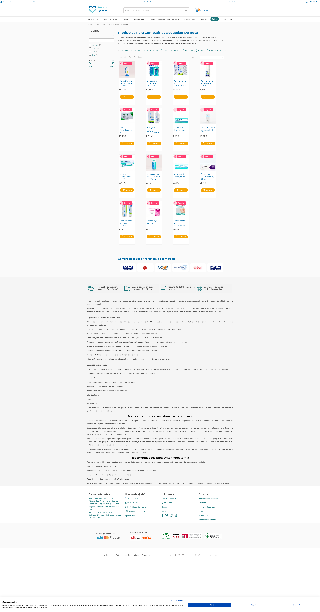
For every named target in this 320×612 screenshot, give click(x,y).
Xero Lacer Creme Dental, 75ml (180, 129)
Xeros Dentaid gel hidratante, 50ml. (126, 83)
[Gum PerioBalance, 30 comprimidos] (127, 116)
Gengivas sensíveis (172, 50)
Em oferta (202, 503)
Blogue (164, 507)
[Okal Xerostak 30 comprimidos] (181, 209)
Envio (200, 511)
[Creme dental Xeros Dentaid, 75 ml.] (127, 209)
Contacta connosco (169, 498)
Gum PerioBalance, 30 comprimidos (126, 129)
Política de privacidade (178, 600)
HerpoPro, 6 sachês (152, 222)
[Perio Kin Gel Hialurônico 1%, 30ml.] (208, 163)
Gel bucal (156, 50)
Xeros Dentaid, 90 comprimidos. (180, 83)
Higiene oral (106, 25)
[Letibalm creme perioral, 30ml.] (208, 116)
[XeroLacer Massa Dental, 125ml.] (127, 163)
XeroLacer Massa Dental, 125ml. (126, 176)
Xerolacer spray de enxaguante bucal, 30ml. (153, 176)
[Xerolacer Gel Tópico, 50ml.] (181, 163)
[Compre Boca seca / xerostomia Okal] (198, 267)
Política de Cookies (123, 555)
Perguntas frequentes (136, 511)
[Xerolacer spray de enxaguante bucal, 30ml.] (154, 163)
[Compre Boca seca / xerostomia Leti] (163, 267)
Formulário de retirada (207, 520)
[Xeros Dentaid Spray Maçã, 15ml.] (208, 69)
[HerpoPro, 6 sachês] (154, 209)
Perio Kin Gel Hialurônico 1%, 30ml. (207, 176)
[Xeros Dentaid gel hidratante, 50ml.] (127, 69)
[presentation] (118, 50)
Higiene (97, 25)
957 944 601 (151, 2)
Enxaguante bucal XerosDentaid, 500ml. (153, 129)
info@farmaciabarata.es (137, 507)
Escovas (201, 50)
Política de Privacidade (142, 555)
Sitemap (165, 511)
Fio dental (126, 50)
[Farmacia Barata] (98, 9)
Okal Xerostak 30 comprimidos (180, 223)
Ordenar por (194, 57)
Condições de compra (206, 507)
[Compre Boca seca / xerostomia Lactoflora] (180, 267)
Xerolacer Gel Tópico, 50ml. (179, 175)
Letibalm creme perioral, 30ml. (208, 128)
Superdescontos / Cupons (208, 498)
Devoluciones (203, 515)
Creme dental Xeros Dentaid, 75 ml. (126, 223)
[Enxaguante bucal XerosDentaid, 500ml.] (154, 116)
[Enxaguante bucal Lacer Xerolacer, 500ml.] (154, 69)
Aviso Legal (108, 555)
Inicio (90, 25)
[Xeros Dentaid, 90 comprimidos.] (181, 69)
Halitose (212, 50)
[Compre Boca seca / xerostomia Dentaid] (128, 267)
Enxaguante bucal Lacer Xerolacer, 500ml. (152, 83)
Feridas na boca (141, 50)
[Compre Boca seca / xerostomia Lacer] (145, 267)
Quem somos (167, 503)
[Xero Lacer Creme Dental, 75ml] (181, 116)
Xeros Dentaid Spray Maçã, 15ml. (207, 83)
